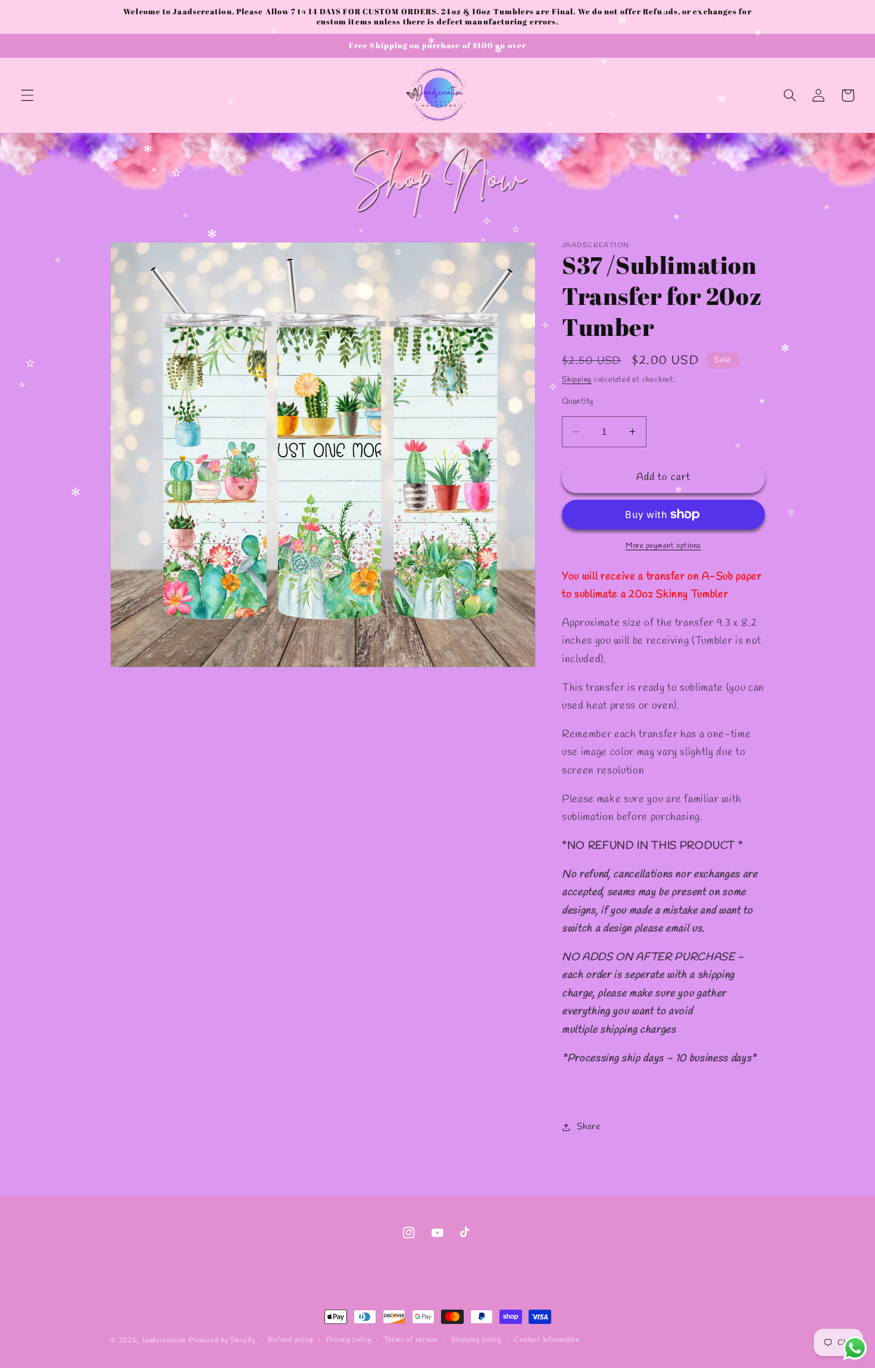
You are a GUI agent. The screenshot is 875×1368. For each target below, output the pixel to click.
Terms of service (411, 1340)
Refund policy (290, 1340)
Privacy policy (348, 1340)
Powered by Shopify (222, 1340)
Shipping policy (476, 1340)
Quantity (577, 401)
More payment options (663, 546)
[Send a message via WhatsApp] (855, 1348)
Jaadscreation (163, 1340)
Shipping (577, 380)
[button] (27, 95)
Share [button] (588, 1127)
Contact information (547, 1340)
